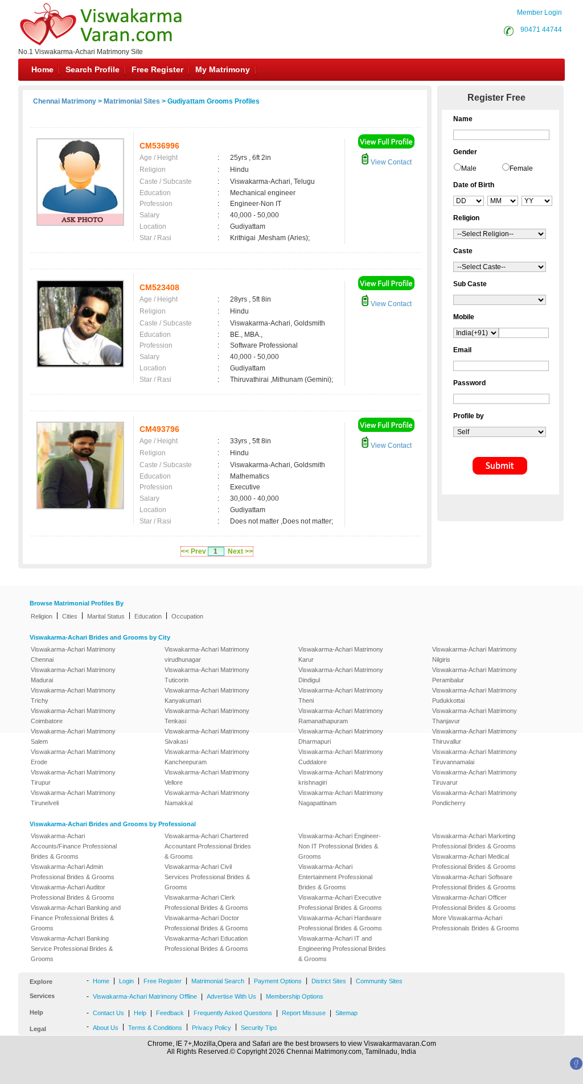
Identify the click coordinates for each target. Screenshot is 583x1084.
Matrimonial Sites (132, 101)
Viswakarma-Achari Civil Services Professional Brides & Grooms (207, 877)
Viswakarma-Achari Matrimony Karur (340, 654)
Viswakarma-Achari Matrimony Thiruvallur (474, 736)
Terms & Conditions (155, 1027)
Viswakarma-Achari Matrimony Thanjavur (474, 715)
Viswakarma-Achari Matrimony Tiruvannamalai (474, 756)
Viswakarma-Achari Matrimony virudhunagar (207, 654)
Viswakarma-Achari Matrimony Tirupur (73, 777)
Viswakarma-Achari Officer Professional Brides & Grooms (474, 902)
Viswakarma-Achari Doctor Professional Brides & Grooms (206, 923)
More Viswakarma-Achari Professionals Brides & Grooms (475, 923)
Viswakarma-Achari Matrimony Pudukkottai (474, 695)
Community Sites (379, 981)
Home (42, 69)
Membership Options (294, 996)
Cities (69, 616)
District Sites (328, 981)
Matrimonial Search (217, 981)
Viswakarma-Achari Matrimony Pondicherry (474, 797)
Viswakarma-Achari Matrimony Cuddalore (340, 756)
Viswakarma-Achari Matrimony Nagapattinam (340, 797)
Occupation (187, 616)
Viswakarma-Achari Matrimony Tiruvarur (474, 777)
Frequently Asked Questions (233, 1012)
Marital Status (106, 616)
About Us (105, 1027)
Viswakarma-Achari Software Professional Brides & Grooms (474, 882)
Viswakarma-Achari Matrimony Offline (145, 996)
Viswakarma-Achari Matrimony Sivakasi (207, 736)
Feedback (170, 1012)
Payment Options (278, 981)
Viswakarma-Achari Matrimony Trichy (73, 695)
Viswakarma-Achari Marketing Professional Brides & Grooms (474, 841)
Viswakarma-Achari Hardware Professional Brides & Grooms (340, 923)
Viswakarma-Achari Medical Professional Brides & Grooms (474, 861)
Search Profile (92, 69)
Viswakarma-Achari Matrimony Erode (73, 756)
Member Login (539, 13)
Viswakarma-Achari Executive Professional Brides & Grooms (340, 902)
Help (140, 1012)
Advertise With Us (231, 996)
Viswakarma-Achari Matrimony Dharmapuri (340, 736)
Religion (41, 616)
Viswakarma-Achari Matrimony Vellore (207, 777)
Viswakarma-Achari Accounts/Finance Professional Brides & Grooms (74, 846)
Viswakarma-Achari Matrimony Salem (73, 736)
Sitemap (346, 1012)
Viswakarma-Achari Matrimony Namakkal (207, 797)
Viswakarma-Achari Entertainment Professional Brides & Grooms (335, 877)
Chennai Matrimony (64, 101)
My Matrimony (222, 69)
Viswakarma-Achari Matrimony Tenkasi (207, 715)
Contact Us (108, 1012)
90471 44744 (541, 30)
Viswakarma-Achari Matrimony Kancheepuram (207, 756)
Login (126, 981)
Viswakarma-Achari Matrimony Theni (340, 695)
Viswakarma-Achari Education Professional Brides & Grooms (206, 943)
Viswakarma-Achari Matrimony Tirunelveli (73, 797)
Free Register (157, 69)
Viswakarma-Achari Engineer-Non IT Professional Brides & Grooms (339, 846)
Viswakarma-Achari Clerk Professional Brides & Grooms (206, 902)
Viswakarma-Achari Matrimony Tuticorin (207, 674)
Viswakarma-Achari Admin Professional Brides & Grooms (72, 871)
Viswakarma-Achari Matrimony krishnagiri (340, 777)
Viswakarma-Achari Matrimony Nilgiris (474, 654)
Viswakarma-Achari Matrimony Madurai (73, 674)
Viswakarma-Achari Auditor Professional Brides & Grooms (72, 892)
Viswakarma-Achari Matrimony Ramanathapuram (340, 715)
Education (148, 616)
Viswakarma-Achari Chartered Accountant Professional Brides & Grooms (208, 846)
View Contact (390, 162)
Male (469, 168)
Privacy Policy (211, 1027)
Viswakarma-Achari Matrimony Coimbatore (73, 715)
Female (521, 168)
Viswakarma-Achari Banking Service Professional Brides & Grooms (72, 948)
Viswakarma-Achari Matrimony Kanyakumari (207, 695)
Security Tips (259, 1027)
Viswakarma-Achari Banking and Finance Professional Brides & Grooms (76, 918)
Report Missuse (304, 1012)
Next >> (240, 551)
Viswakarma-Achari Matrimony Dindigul (340, 674)
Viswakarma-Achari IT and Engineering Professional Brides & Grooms (342, 948)
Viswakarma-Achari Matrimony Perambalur (474, 674)
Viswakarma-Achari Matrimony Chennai (73, 654)
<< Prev (193, 551)
